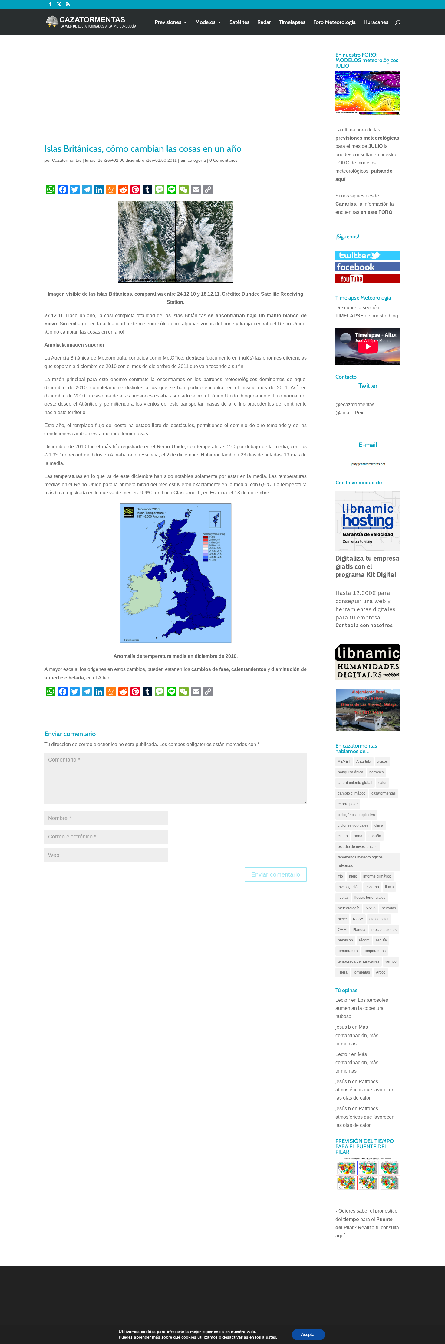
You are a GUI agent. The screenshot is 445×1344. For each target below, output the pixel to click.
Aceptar (308, 1334)
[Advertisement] (175, 97)
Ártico (380, 972)
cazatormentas (383, 793)
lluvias (343, 897)
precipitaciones (384, 930)
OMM (342, 930)
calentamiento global (355, 783)
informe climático (377, 876)
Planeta (359, 930)
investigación (349, 887)
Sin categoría (193, 160)
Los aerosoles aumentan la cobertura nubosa (361, 1008)
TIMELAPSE (349, 315)
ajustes (269, 1337)
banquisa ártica (350, 772)
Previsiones (168, 22)
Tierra (343, 972)
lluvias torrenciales (369, 897)
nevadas (389, 908)
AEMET (344, 761)
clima (378, 825)
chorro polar (348, 804)
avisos (382, 761)
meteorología (349, 908)
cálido (343, 836)
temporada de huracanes (358, 961)
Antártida (363, 761)
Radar (264, 22)
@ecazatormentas (354, 404)
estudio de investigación (358, 847)
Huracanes (376, 22)
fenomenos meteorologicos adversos (360, 861)
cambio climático (351, 793)
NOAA (358, 919)
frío (340, 876)
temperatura (348, 951)
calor (382, 783)
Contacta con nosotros (364, 625)
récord (364, 940)
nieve (342, 919)
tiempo (391, 961)
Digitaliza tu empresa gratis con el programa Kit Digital (367, 566)
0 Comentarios (223, 160)
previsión (345, 940)
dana (358, 836)
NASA (371, 908)
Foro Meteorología (334, 22)
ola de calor (379, 919)
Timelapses (292, 22)
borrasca (376, 772)
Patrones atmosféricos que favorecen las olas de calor (364, 1089)
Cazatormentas (66, 160)
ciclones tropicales (353, 825)
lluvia (389, 887)
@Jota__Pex (349, 412)
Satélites (239, 22)
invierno (372, 887)
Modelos (205, 22)
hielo (353, 876)
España (374, 836)
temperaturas (375, 951)
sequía (381, 940)
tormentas (362, 972)
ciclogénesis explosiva (356, 815)
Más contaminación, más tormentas (356, 1035)
